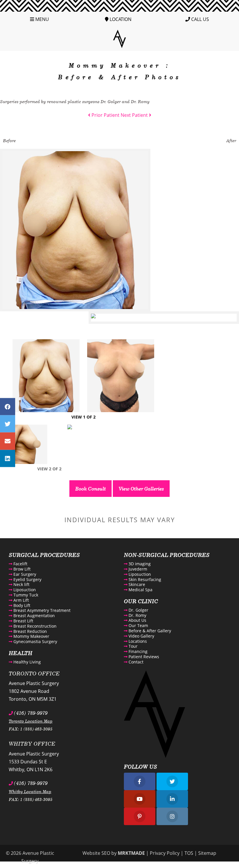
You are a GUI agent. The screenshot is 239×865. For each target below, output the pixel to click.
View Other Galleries (141, 488)
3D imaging (139, 563)
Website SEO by (113, 853)
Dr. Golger (137, 610)
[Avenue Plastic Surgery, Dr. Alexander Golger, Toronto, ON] (119, 38)
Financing (137, 651)
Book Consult (90, 488)
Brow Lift (21, 569)
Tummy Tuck (25, 595)
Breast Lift (22, 621)
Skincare (136, 584)
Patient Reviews (143, 656)
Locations (137, 641)
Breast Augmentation (33, 615)
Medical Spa (139, 589)
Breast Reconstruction (34, 626)
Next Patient (135, 115)
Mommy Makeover (30, 636)
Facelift (19, 563)
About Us (136, 620)
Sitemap (207, 853)
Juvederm (137, 569)
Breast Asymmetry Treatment (41, 610)
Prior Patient (104, 115)
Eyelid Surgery (26, 579)
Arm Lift (20, 600)
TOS (188, 853)
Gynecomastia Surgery (34, 641)
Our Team (137, 625)
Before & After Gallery (149, 630)
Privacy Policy (165, 853)
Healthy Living (26, 662)
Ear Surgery (24, 574)
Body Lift (21, 605)
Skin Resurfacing (144, 579)
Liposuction (24, 589)
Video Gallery (140, 636)
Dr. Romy (136, 615)
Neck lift (20, 584)
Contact (135, 662)
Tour (132, 646)
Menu (41, 19)
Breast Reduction (29, 631)
